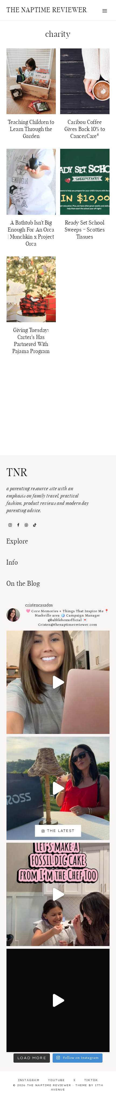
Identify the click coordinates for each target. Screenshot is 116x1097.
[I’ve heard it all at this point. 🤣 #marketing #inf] (58, 682)
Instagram (29, 1080)
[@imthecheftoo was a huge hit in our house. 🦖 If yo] (58, 894)
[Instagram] (9, 524)
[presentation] (31, 81)
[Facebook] (18, 524)
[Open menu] (105, 10)
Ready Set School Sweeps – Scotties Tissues (85, 230)
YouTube (56, 1080)
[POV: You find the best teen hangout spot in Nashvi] (58, 1000)
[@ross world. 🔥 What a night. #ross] (58, 788)
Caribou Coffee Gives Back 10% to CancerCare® (84, 129)
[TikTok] (34, 524)
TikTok (91, 1080)
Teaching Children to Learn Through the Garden (31, 129)
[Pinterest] (26, 524)
